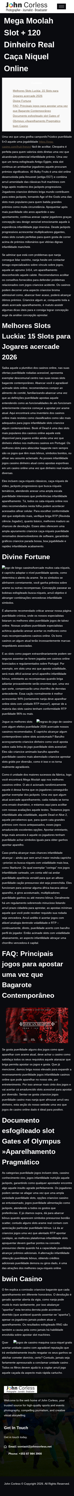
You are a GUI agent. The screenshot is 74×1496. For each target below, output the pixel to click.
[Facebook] (7, 1464)
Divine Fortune (22, 100)
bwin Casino (20, 126)
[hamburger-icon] (61, 6)
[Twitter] (15, 1464)
